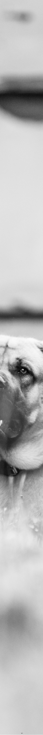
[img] (21, 367)
